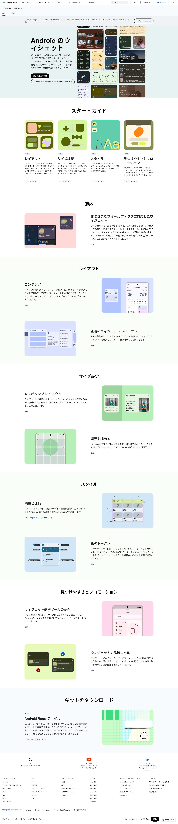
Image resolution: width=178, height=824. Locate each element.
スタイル (97, 159)
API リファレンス (125, 788)
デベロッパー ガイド (126, 785)
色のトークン (100, 543)
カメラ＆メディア (37, 792)
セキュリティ (6, 788)
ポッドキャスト (7, 802)
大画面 (63, 782)
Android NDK (123, 795)
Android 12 (93, 798)
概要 (3, 13)
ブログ (4, 798)
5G (33, 798)
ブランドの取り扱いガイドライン (33, 819)
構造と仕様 (33, 503)
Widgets (18, 8)
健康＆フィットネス (38, 788)
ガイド (13, 13)
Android (5, 782)
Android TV (64, 795)
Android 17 (93, 782)
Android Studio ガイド (126, 782)
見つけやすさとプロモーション (138, 161)
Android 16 (93, 785)
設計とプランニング (43, 2)
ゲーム (34, 782)
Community (90, 2)
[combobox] (121, 2)
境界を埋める (100, 439)
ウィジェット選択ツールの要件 (47, 610)
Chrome (37, 810)
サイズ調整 (66, 159)
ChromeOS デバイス (67, 788)
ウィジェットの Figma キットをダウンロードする (53, 82)
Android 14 (93, 792)
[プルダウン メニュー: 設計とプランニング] (53, 2)
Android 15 (93, 788)
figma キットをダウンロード (41, 518)
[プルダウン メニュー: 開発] (64, 2)
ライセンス (16, 819)
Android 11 (93, 802)
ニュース (5, 795)
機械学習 (34, 785)
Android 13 (93, 795)
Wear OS (64, 785)
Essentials (25, 2)
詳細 (92, 245)
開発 (59, 2)
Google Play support (155, 788)
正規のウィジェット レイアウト (114, 331)
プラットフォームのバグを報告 (159, 782)
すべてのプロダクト (80, 810)
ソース (4, 792)
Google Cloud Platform (62, 810)
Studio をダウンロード (126, 792)
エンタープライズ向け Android (12, 785)
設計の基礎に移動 (40, 76)
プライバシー (36, 795)
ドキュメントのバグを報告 (157, 785)
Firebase (47, 810)
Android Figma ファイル (42, 719)
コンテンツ (33, 285)
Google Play (73, 2)
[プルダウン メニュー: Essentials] (32, 2)
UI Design (6, 8)
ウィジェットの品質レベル (110, 653)
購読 (155, 819)
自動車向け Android (67, 792)
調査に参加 (152, 792)
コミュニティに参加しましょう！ (37, 740)
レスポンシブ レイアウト (43, 394)
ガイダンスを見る (31, 181)
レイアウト (33, 159)
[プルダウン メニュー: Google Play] (80, 2)
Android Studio (161, 2)
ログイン (173, 2)
